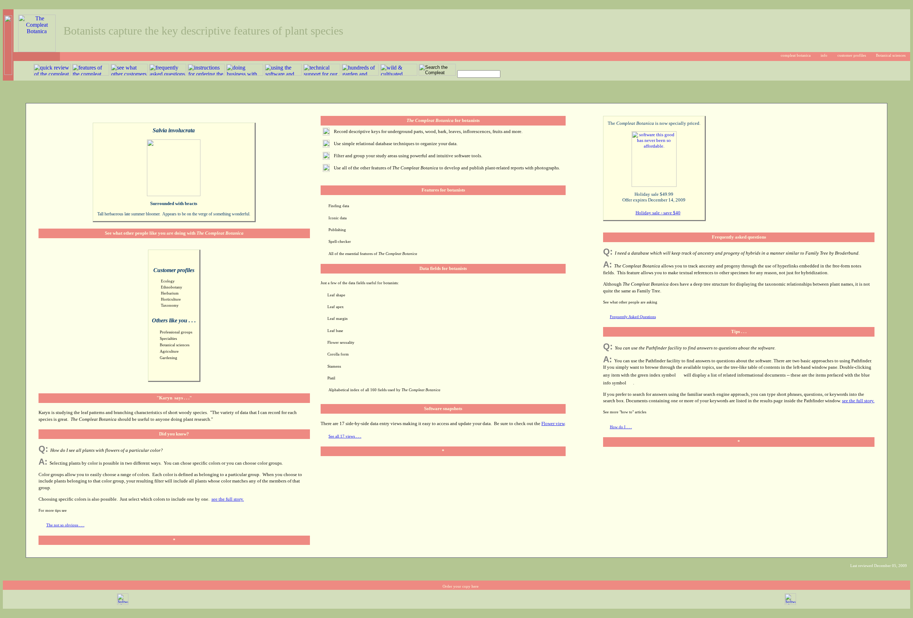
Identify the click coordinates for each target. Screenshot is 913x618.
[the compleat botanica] (37, 50)
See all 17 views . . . (344, 436)
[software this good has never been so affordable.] (654, 185)
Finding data (338, 206)
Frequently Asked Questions (633, 317)
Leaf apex (335, 307)
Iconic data (337, 218)
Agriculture (169, 351)
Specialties (168, 339)
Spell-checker (339, 242)
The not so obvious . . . (65, 525)
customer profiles (851, 55)
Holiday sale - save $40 (658, 212)
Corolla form (338, 354)
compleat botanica (796, 55)
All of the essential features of (372, 254)
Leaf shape (336, 295)
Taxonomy (170, 305)
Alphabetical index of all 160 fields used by (384, 390)
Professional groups (176, 332)
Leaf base (335, 331)
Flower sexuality (341, 342)
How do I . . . (621, 427)
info (824, 55)
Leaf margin (337, 319)
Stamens (334, 366)
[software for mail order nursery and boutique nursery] (122, 604)
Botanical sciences (891, 55)
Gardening (168, 358)
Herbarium (170, 293)
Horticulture (171, 299)
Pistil (331, 378)
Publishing (337, 230)
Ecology (168, 281)
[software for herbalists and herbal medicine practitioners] (790, 604)
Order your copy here (461, 586)
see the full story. (227, 499)
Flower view (553, 423)
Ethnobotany (171, 287)
